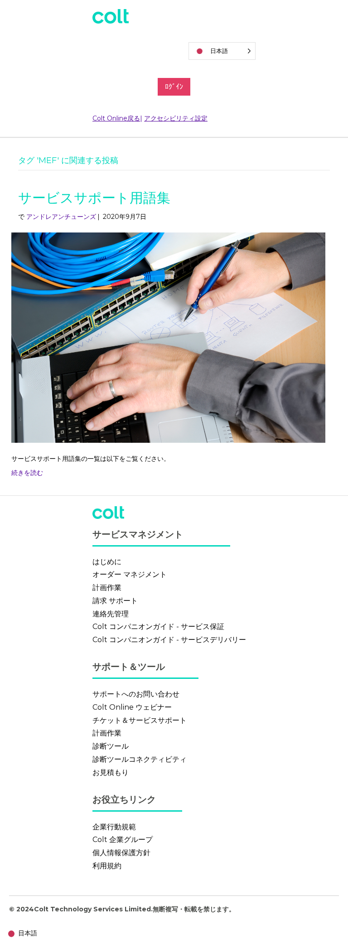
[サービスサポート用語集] (168, 337)
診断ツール (110, 746)
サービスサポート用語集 (94, 197)
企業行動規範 (114, 827)
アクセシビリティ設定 (176, 118)
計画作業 (106, 587)
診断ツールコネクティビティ (139, 759)
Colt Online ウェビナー (132, 707)
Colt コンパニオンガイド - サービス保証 (158, 626)
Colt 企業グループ (122, 839)
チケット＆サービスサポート (139, 720)
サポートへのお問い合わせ (135, 694)
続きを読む (27, 473)
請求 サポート (115, 600)
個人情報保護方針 (121, 852)
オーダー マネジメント (129, 574)
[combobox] (21, 934)
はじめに (106, 561)
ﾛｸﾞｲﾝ (174, 86)
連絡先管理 (110, 614)
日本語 (27, 933)
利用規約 (106, 866)
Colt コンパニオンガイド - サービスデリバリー (169, 639)
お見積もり (110, 772)
